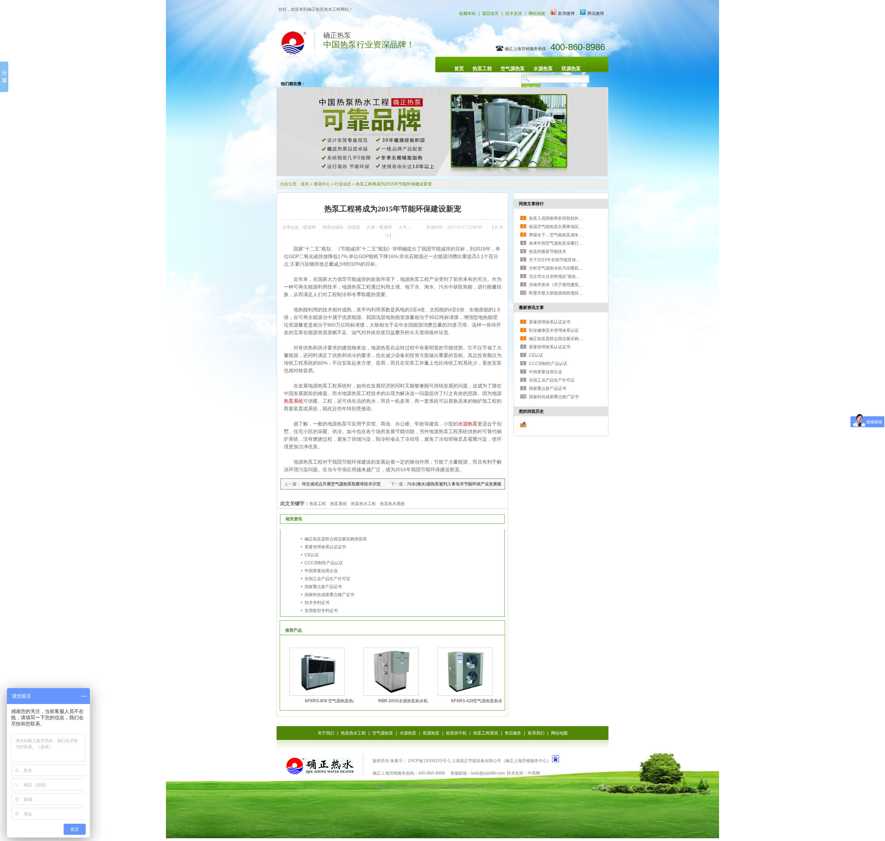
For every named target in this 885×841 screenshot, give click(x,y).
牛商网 (534, 773)
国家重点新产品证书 (323, 586)
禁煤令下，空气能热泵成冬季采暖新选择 (566, 234)
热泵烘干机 (456, 733)
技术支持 (513, 13)
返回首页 (490, 13)
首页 (459, 68)
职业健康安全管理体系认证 (554, 330)
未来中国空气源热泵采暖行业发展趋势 (564, 243)
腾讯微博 (595, 13)
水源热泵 (543, 68)
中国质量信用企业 (321, 570)
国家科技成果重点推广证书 (329, 594)
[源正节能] (320, 771)
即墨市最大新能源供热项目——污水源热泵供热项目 (576, 293)
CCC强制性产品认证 (324, 562)
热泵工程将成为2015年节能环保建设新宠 (394, 184)
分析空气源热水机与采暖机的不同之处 (564, 268)
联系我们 (536, 733)
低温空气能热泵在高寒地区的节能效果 (564, 226)
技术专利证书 (317, 602)
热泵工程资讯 (485, 733)
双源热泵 (571, 68)
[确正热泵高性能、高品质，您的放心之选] (442, 174)
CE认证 (312, 554)
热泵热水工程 (353, 733)
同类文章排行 (531, 203)
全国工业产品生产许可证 (327, 578)
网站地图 (537, 13)
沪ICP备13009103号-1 (428, 760)
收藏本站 (467, 13)
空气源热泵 (513, 68)
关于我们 (326, 733)
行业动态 (343, 184)
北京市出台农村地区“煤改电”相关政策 (563, 276)
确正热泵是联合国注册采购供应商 (336, 539)
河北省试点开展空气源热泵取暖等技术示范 (341, 484)
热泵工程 (482, 68)
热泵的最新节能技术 (547, 251)
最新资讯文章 (531, 307)
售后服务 (513, 733)
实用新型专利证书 (321, 610)
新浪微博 (566, 13)
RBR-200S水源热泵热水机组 (405, 700)
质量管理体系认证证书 (325, 547)
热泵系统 (293, 401)
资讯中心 (322, 184)
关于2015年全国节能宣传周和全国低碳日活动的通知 (577, 259)
